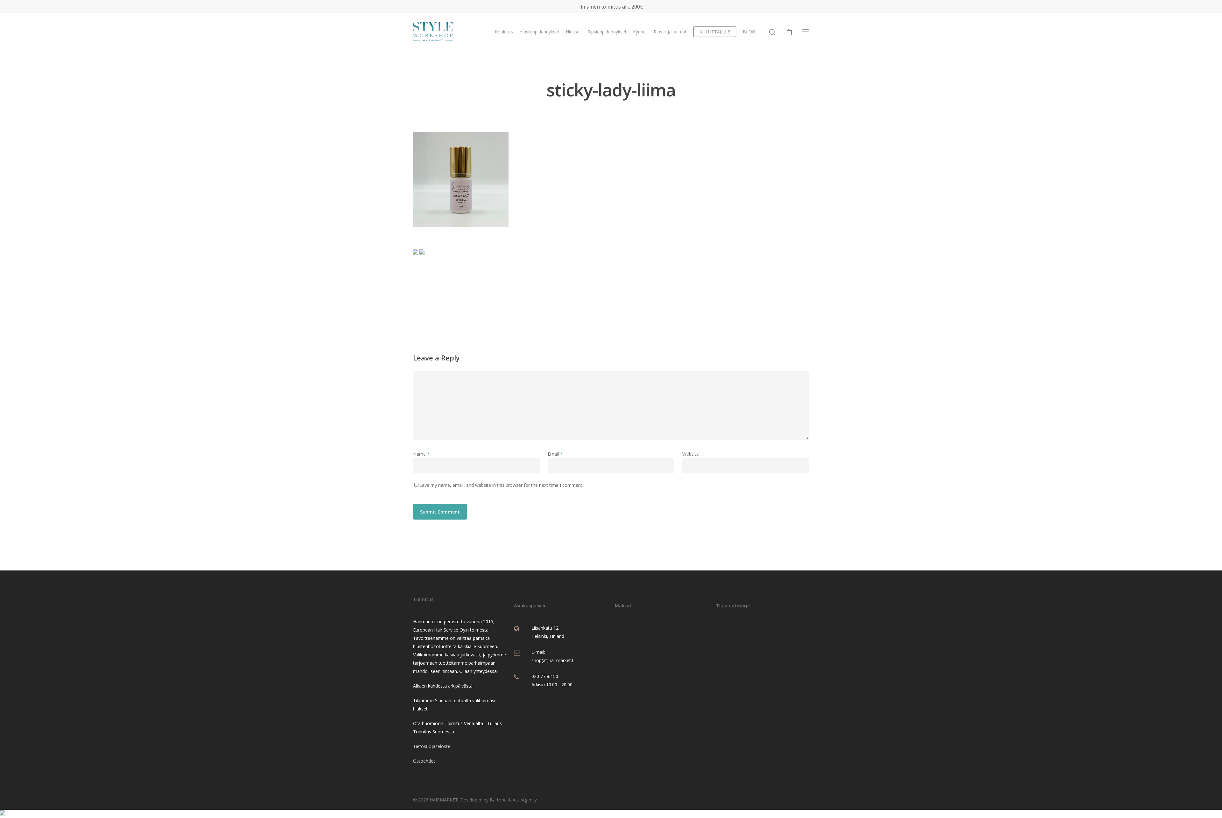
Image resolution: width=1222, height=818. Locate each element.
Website (690, 454)
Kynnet (640, 32)
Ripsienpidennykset (607, 32)
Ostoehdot (424, 761)
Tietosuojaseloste (431, 746)
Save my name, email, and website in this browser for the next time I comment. (501, 485)
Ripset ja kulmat (670, 32)
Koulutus (504, 32)
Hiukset (573, 32)
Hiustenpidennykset (539, 32)
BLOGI (749, 32)
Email (555, 454)
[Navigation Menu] (805, 32)
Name (421, 454)
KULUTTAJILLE (714, 32)
